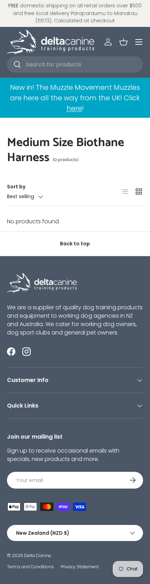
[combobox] (75, 64)
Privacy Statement (80, 567)
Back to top (75, 243)
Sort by (16, 186)
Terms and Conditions (30, 567)
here (74, 108)
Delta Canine (37, 555)
